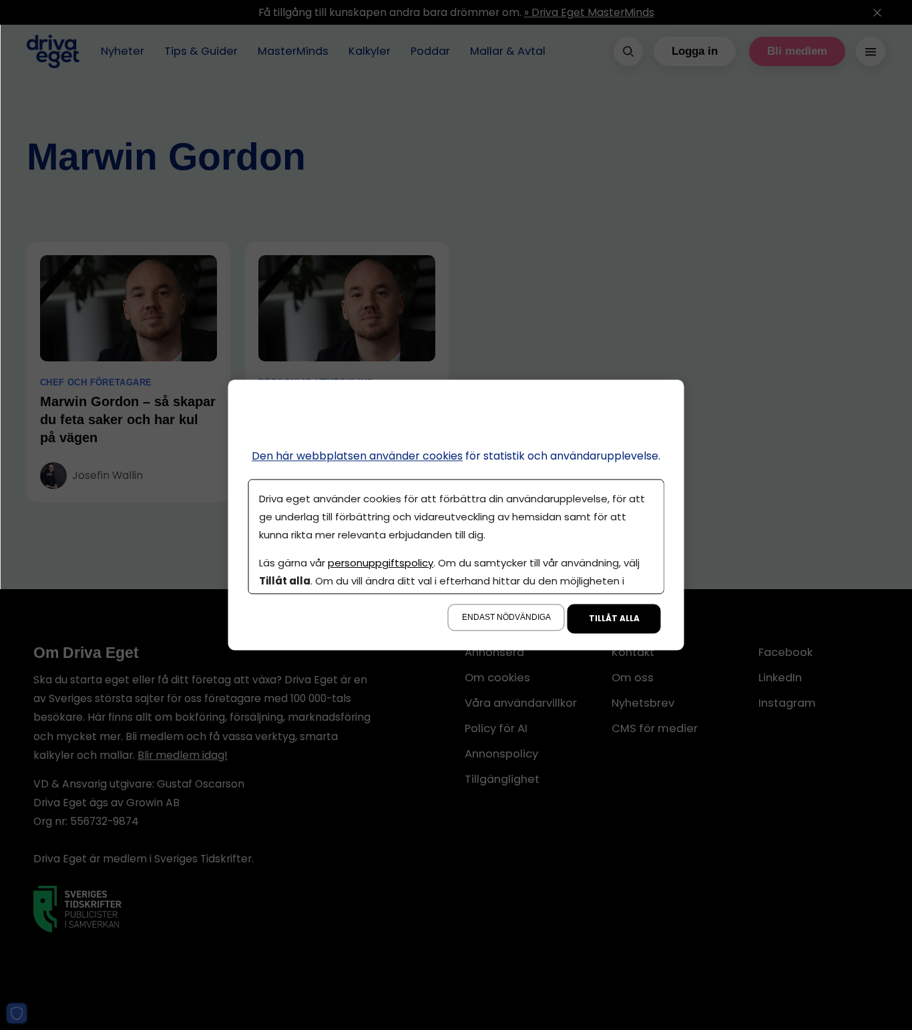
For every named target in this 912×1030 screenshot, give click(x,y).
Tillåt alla (614, 619)
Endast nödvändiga (506, 618)
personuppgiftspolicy (380, 563)
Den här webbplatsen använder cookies (357, 456)
